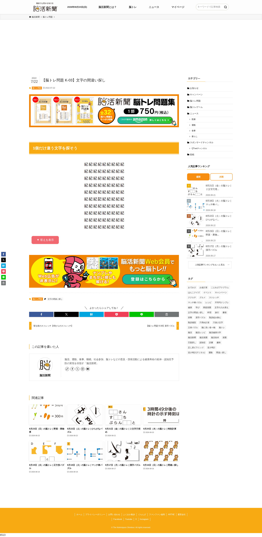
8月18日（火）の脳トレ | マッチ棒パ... (218, 202)
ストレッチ (214, 297)
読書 (211, 342)
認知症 (202, 342)
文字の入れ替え (221, 307)
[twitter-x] (77, 369)
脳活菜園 (203, 337)
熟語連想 (192, 322)
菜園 (225, 337)
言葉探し (192, 342)
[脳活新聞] (45, 6)
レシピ (208, 302)
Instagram (144, 519)
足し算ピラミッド (196, 347)
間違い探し (221, 352)
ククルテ (192, 297)
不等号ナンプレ (222, 302)
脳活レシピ (200, 332)
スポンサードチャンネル (201, 142)
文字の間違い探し (55, 299)
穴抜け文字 (218, 322)
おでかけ (192, 287)
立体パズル (193, 327)
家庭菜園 (207, 307)
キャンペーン (196, 94)
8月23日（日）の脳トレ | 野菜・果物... (218, 233)
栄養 (190, 317)
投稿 (192, 154)
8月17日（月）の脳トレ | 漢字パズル (218, 248)
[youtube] (88, 369)
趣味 (219, 342)
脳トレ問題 (37, 88)
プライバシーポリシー (95, 514)
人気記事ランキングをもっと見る (211, 265)
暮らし (195, 136)
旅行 (217, 312)
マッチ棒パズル (195, 302)
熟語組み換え (215, 317)
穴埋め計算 (204, 322)
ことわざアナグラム (220, 287)
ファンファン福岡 (157, 514)
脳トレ (222, 327)
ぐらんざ (142, 514)
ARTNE (171, 514)
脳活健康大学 (215, 332)
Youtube (128, 519)
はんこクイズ (194, 292)
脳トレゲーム (196, 107)
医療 (194, 119)
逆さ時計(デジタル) (196, 352)
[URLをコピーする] (167, 314)
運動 (194, 125)
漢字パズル (200, 317)
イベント (207, 292)
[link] (67, 369)
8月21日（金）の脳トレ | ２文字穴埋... (218, 187)
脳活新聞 (45, 375)
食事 (194, 131)
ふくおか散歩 (129, 514)
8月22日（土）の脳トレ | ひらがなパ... (218, 218)
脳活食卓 (215, 337)
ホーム (79, 514)
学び (198, 307)
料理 (209, 312)
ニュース (194, 113)
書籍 (225, 312)
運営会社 (182, 514)
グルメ (202, 297)
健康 (190, 307)
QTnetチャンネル (199, 148)
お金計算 (203, 287)
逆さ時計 (211, 347)
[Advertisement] (131, 52)
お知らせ (194, 88)
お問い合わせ (114, 514)
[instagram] (83, 369)
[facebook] (72, 369)
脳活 (190, 332)
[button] (41, 314)
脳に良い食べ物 (208, 327)
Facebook (117, 519)
